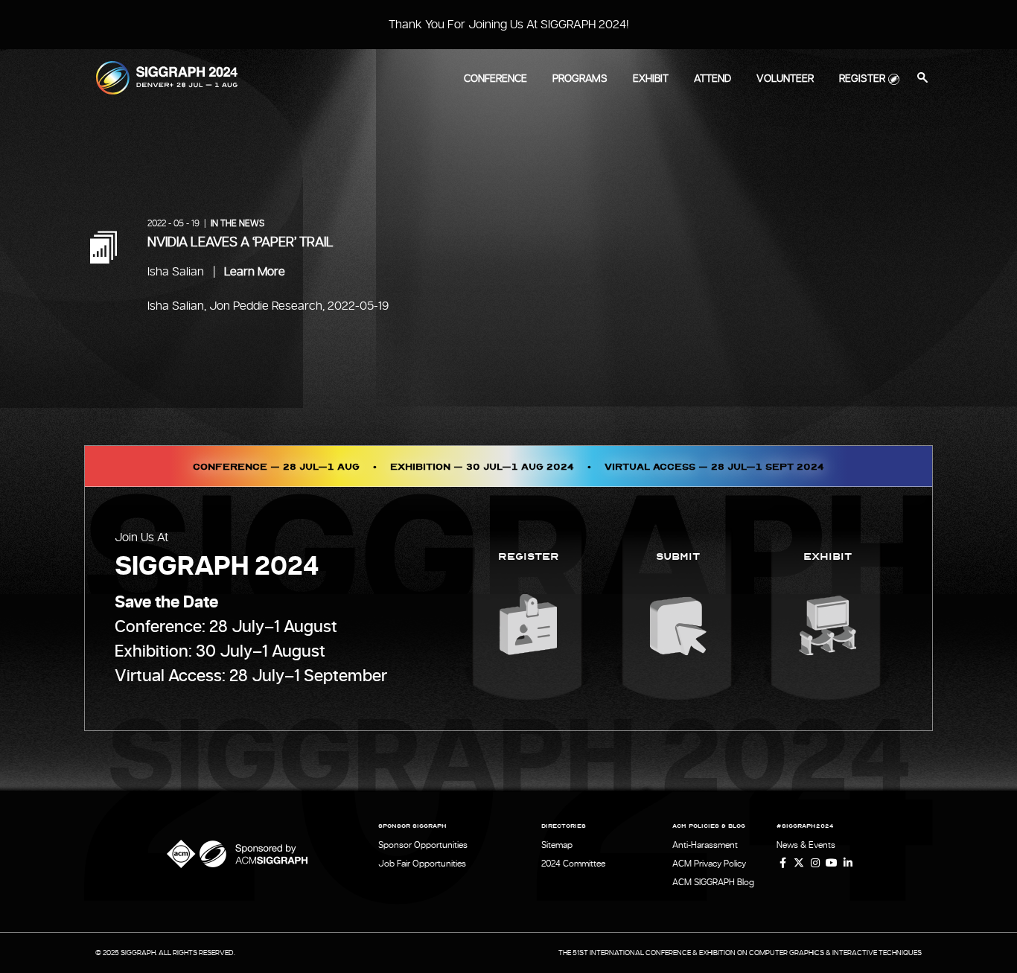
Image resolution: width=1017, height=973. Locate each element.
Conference (495, 79)
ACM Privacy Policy (709, 863)
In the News (237, 223)
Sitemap (557, 844)
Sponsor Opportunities (423, 844)
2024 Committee (573, 863)
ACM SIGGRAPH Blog (713, 882)
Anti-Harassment (705, 844)
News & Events (806, 844)
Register (862, 79)
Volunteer (785, 79)
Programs (580, 79)
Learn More (254, 272)
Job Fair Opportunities (422, 863)
